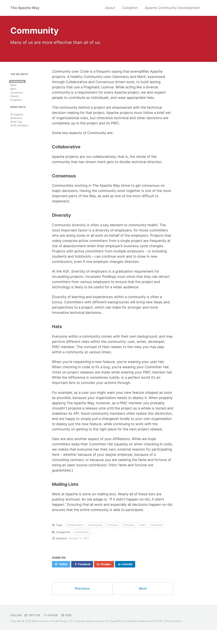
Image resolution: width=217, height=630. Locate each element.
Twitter (33, 615)
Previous (82, 588)
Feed (68, 615)
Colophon (130, 8)
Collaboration (75, 525)
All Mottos (16, 118)
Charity (14, 96)
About (110, 8)
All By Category (19, 125)
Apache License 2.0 (97, 621)
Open (13, 85)
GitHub (52, 615)
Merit (13, 88)
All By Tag (16, 121)
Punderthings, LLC (61, 621)
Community (17, 81)
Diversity (128, 525)
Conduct (113, 525)
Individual (156, 525)
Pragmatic (16, 99)
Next (143, 588)
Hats (142, 525)
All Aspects (16, 114)
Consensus (16, 92)
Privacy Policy (173, 621)
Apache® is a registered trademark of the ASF (136, 621)
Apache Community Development (172, 8)
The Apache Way (24, 8)
